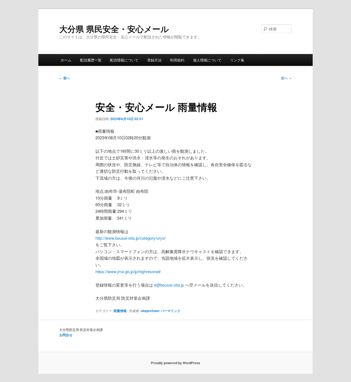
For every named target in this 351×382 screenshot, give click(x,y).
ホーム (66, 60)
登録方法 (154, 60)
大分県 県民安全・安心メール (114, 29)
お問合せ (65, 334)
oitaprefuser (150, 310)
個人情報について (207, 60)
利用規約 (177, 60)
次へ (286, 77)
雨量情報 (120, 310)
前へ (64, 77)
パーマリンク (170, 310)
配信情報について (124, 60)
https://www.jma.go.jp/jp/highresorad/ (128, 271)
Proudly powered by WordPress (175, 362)
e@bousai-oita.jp (169, 285)
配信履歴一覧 (90, 60)
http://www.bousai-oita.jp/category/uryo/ (130, 238)
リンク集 (237, 60)
